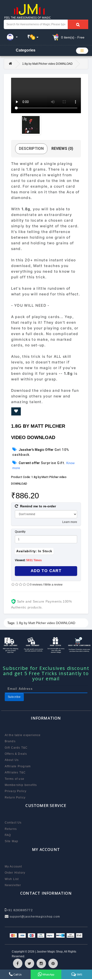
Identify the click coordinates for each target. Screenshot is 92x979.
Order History (15, 872)
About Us (12, 760)
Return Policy (15, 797)
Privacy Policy (16, 791)
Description (31, 148)
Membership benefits (21, 785)
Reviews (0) (62, 148)
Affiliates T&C (15, 772)
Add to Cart (46, 571)
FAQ (8, 835)
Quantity (20, 531)
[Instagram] (41, 963)
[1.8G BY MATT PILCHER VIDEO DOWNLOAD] (31, 125)
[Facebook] (17, 963)
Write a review (53, 584)
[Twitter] (29, 963)
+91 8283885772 (20, 910)
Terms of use (15, 779)
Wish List (12, 879)
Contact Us (13, 822)
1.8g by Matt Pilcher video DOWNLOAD (45, 623)
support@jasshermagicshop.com (34, 916)
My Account (13, 866)
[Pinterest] (53, 963)
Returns (11, 829)
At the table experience (23, 735)
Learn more (69, 522)
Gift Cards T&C (16, 747)
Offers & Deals (16, 753)
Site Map (11, 841)
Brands (10, 741)
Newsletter (13, 885)
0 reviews (36, 584)
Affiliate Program (18, 766)
